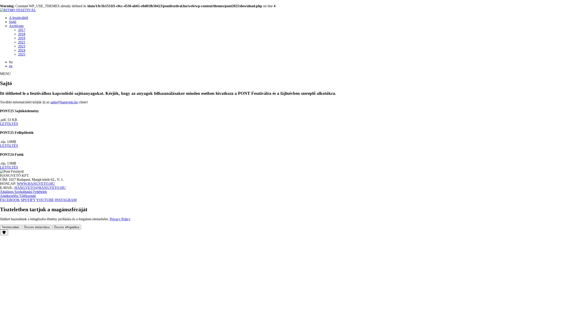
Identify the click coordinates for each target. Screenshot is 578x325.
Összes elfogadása (66, 227)
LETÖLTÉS (9, 124)
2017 (21, 30)
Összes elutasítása (36, 227)
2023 (21, 46)
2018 (21, 34)
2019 (21, 38)
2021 (21, 42)
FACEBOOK (10, 200)
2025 (21, 54)
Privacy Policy (120, 219)
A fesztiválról (18, 18)
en (10, 66)
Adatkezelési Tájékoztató (18, 196)
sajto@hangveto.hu (64, 102)
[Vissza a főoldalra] (18, 10)
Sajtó (12, 22)
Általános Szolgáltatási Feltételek (23, 192)
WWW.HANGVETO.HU (36, 184)
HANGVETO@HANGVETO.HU (40, 188)
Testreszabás (10, 227)
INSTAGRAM (66, 200)
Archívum (16, 26)
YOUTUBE (45, 200)
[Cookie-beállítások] (4, 232)
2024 (21, 50)
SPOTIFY (28, 200)
